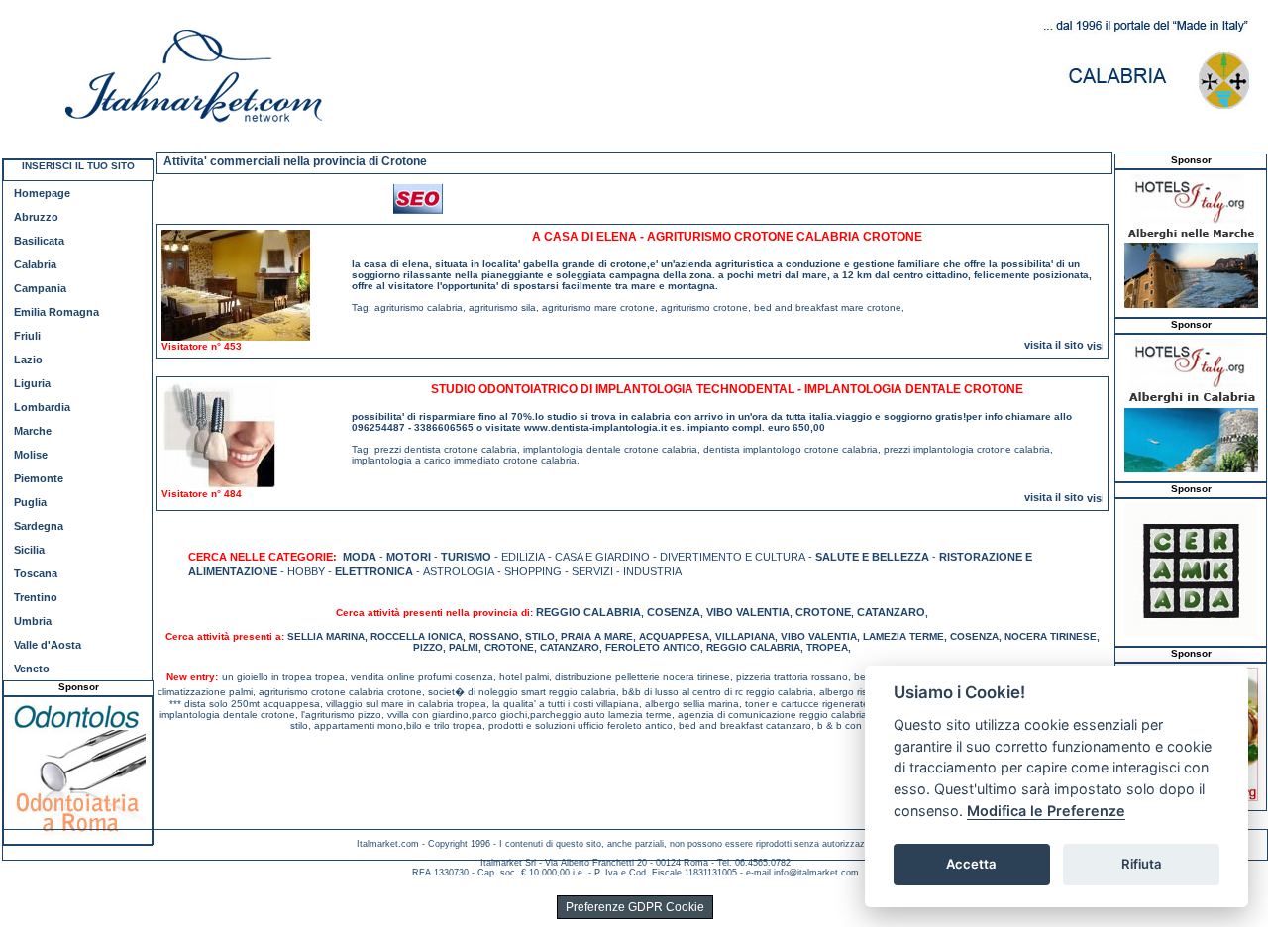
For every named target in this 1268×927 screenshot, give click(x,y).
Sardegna (38, 526)
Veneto (32, 668)
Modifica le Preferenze (1046, 810)
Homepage (42, 193)
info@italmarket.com (816, 872)
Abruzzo (36, 217)
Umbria (33, 621)
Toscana (35, 573)
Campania (40, 288)
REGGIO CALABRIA (588, 612)
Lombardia (42, 407)
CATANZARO (891, 612)
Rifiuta (1141, 864)
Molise (31, 455)
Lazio (28, 359)
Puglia (30, 502)
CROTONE (823, 612)
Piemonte (38, 478)
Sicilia (29, 550)
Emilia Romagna (56, 312)
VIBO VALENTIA (748, 612)
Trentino (35, 597)
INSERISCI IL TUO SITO (78, 165)
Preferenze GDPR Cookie (635, 907)
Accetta (971, 864)
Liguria (32, 383)
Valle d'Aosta (47, 645)
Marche (33, 431)
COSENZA (673, 612)
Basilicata (39, 241)
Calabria (35, 264)
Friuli (27, 336)
